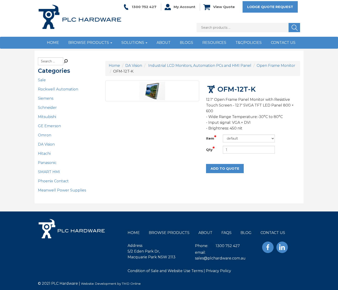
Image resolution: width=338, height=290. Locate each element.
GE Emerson (49, 126)
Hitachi (44, 153)
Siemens (45, 98)
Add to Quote (225, 168)
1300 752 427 (144, 7)
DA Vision (46, 144)
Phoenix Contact (53, 181)
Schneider (47, 107)
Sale (42, 80)
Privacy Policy (218, 271)
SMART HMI (49, 172)
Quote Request (270, 7)
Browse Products (169, 233)
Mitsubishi (47, 117)
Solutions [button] (133, 42)
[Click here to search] (66, 61)
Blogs (186, 42)
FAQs (226, 233)
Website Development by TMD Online (111, 283)
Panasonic (47, 162)
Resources (214, 42)
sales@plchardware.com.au (220, 258)
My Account (184, 7)
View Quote (224, 7)
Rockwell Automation (58, 89)
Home (53, 42)
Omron (44, 135)
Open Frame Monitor (276, 65)
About (164, 42)
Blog (246, 233)
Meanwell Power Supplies (62, 190)
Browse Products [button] (89, 42)
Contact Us (283, 42)
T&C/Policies (248, 42)
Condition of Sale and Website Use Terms (165, 271)
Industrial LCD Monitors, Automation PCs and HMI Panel (199, 65)
